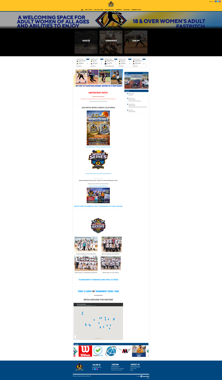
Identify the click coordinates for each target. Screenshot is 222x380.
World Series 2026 (109, 9)
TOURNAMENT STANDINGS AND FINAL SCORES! (98, 280)
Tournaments (119, 9)
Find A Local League (98, 9)
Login (148, 377)
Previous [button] (126, 80)
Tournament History (136, 9)
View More (145, 73)
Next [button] (146, 80)
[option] (83, 62)
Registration (127, 9)
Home (82, 9)
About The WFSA (88, 9)
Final (88, 59)
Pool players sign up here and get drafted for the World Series (98, 173)
